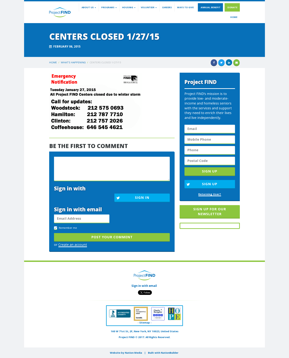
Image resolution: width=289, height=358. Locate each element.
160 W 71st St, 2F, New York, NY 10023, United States (144, 331)
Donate (232, 7)
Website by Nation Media (126, 352)
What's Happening (73, 62)
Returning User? (209, 194)
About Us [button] (88, 7)
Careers (167, 7)
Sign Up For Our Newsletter (209, 211)
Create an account (72, 244)
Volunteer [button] (148, 7)
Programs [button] (108, 7)
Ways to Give (185, 7)
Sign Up (209, 184)
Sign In (142, 197)
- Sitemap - (144, 322)
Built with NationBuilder (163, 352)
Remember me (67, 227)
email (153, 286)
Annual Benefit (210, 7)
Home (233, 17)
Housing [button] (128, 7)
